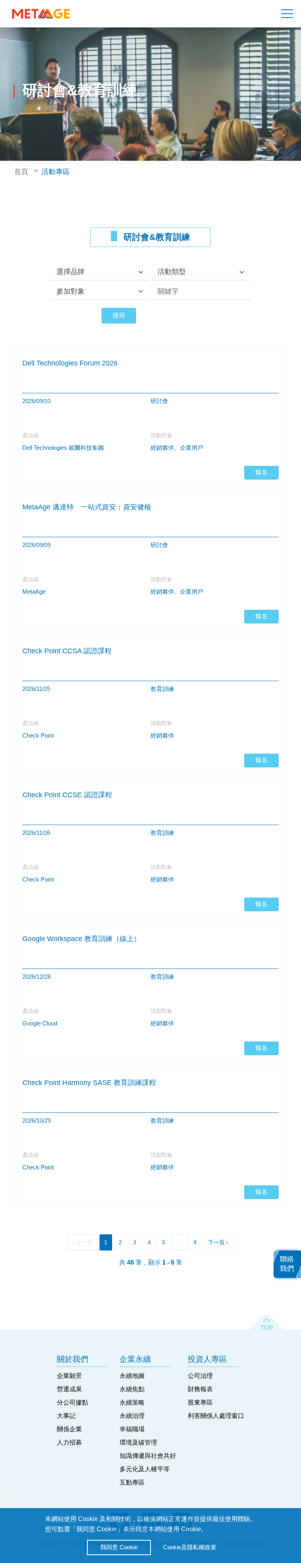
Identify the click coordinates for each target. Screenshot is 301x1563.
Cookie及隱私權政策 (189, 1547)
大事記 (66, 1415)
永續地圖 (132, 1375)
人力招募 (69, 1442)
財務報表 (200, 1389)
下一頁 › (218, 1242)
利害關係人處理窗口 (216, 1415)
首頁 (21, 172)
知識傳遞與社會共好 (148, 1455)
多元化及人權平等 (145, 1469)
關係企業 (69, 1429)
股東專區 (200, 1402)
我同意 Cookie (119, 1547)
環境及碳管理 (138, 1442)
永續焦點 (132, 1389)
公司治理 (200, 1375)
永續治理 (132, 1415)
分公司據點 (72, 1402)
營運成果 (69, 1389)
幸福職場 (132, 1429)
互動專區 (132, 1482)
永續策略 (132, 1402)
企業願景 (69, 1375)
